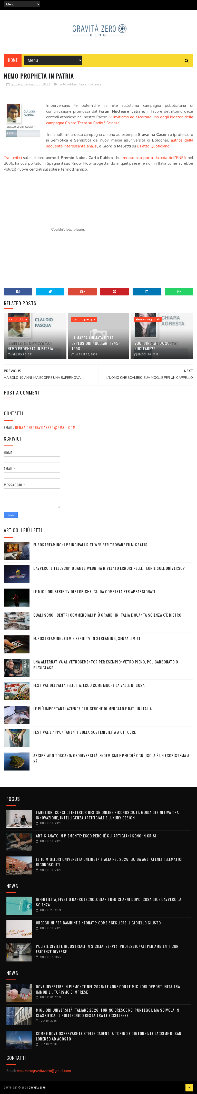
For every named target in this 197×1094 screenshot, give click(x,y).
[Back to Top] (189, 1087)
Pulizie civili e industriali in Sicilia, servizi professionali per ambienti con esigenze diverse (107, 948)
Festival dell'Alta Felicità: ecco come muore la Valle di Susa (89, 685)
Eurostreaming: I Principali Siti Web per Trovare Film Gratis (90, 544)
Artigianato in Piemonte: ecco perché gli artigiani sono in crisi (96, 835)
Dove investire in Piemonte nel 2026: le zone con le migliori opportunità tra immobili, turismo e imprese (108, 989)
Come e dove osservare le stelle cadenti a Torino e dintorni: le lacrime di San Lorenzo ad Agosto (108, 1036)
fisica (82, 84)
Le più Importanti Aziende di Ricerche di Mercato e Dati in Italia (92, 708)
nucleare (94, 84)
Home (12, 60)
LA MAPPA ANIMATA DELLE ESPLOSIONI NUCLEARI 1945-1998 (96, 343)
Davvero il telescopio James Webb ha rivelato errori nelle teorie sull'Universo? (109, 568)
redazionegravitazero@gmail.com (45, 427)
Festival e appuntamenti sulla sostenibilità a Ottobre (84, 732)
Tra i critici (13, 157)
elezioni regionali (147, 319)
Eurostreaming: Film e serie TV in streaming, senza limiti (86, 638)
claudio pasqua (83, 319)
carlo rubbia (67, 84)
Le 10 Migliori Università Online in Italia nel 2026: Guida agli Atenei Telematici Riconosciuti (109, 861)
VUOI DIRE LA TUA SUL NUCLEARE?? (152, 345)
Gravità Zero (37, 1087)
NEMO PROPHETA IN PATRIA (30, 348)
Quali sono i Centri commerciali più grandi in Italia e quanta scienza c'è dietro (107, 615)
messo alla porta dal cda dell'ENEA (154, 157)
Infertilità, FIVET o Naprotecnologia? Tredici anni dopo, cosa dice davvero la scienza (108, 901)
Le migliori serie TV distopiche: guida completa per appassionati (94, 591)
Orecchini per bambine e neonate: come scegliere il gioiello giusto (98, 922)
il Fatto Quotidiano (153, 146)
